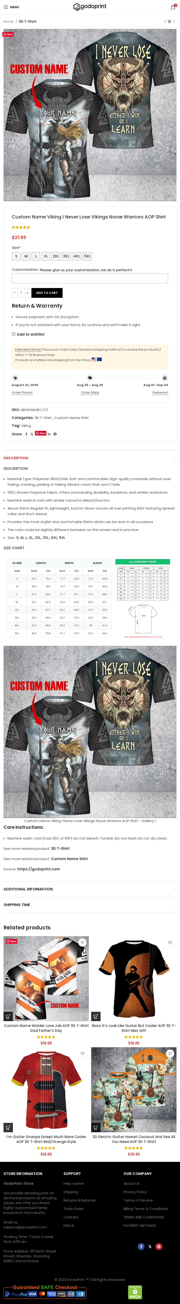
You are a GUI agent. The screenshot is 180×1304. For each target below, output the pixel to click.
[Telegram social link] (55, 434)
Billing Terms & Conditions (146, 1208)
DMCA (69, 1225)
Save (10, 34)
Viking (26, 425)
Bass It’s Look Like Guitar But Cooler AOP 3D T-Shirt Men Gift (134, 1028)
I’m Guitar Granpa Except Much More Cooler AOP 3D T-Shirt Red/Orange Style (46, 1139)
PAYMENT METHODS (140, 1225)
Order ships (90, 392)
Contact (71, 1217)
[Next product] (174, 21)
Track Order (74, 1208)
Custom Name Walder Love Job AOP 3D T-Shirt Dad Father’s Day (46, 1028)
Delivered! (160, 392)
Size (16, 247)
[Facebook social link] (26, 434)
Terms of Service (138, 1200)
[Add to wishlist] (82, 942)
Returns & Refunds (80, 1200)
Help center (74, 1183)
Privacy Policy (135, 1191)
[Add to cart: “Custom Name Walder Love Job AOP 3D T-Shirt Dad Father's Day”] (8, 1016)
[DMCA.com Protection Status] (135, 1292)
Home (9, 21)
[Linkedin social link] (49, 434)
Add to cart (47, 293)
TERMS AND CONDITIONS (144, 1217)
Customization (25, 269)
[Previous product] (164, 21)
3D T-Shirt (28, 21)
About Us (131, 1183)
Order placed (22, 392)
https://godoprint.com (38, 869)
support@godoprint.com (25, 1227)
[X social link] (32, 434)
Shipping (71, 1191)
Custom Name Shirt (71, 417)
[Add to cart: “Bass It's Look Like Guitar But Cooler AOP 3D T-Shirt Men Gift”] (96, 1016)
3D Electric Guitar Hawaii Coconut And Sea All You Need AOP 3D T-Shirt (134, 1139)
